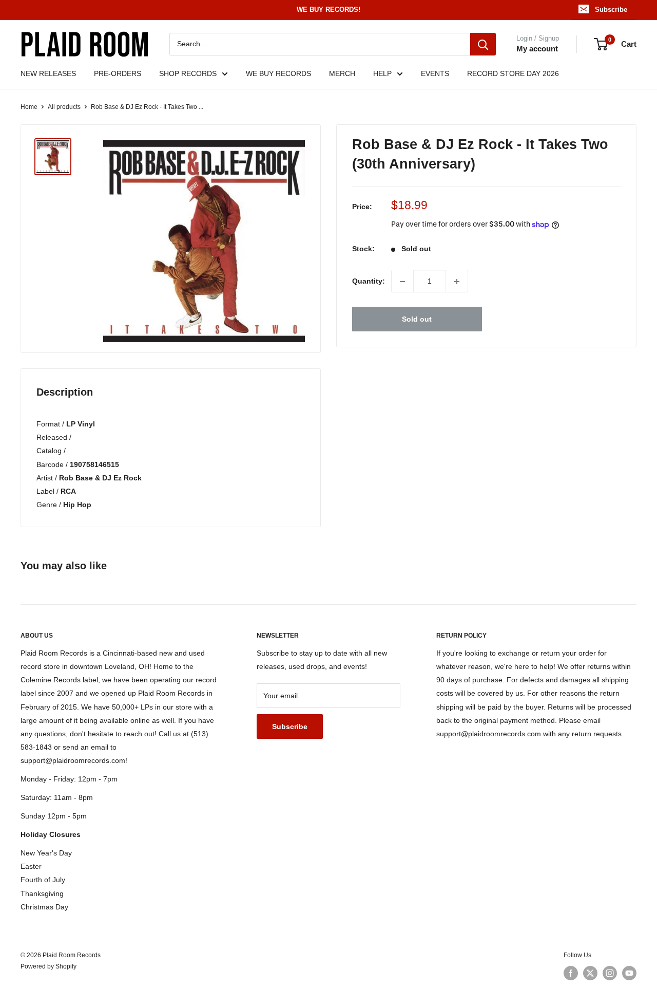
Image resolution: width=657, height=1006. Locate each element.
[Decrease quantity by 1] (402, 281)
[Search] (483, 44)
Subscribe (611, 9)
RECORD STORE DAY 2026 (513, 73)
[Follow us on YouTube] (629, 973)
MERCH (342, 73)
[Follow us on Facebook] (571, 973)
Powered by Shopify (48, 966)
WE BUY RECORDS (278, 73)
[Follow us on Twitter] (590, 973)
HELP (382, 73)
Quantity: (368, 281)
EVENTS (435, 73)
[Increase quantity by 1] (457, 281)
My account (537, 48)
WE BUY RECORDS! (328, 9)
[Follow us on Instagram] (610, 973)
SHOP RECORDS (188, 73)
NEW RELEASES (48, 73)
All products (64, 106)
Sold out (417, 319)
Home (29, 106)
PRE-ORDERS (117, 73)
